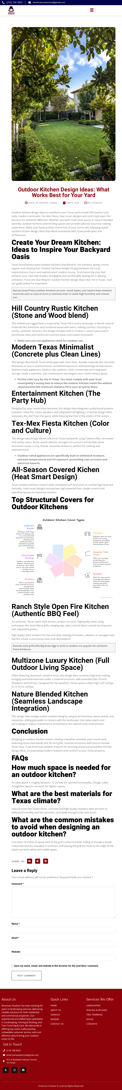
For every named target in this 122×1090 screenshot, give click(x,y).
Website (16, 952)
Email (15, 938)
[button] (29, 861)
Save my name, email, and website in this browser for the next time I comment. (56, 966)
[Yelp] (6, 1070)
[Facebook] (23, 1070)
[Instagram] (14, 1070)
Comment (18, 884)
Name (16, 924)
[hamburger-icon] (92, 10)
